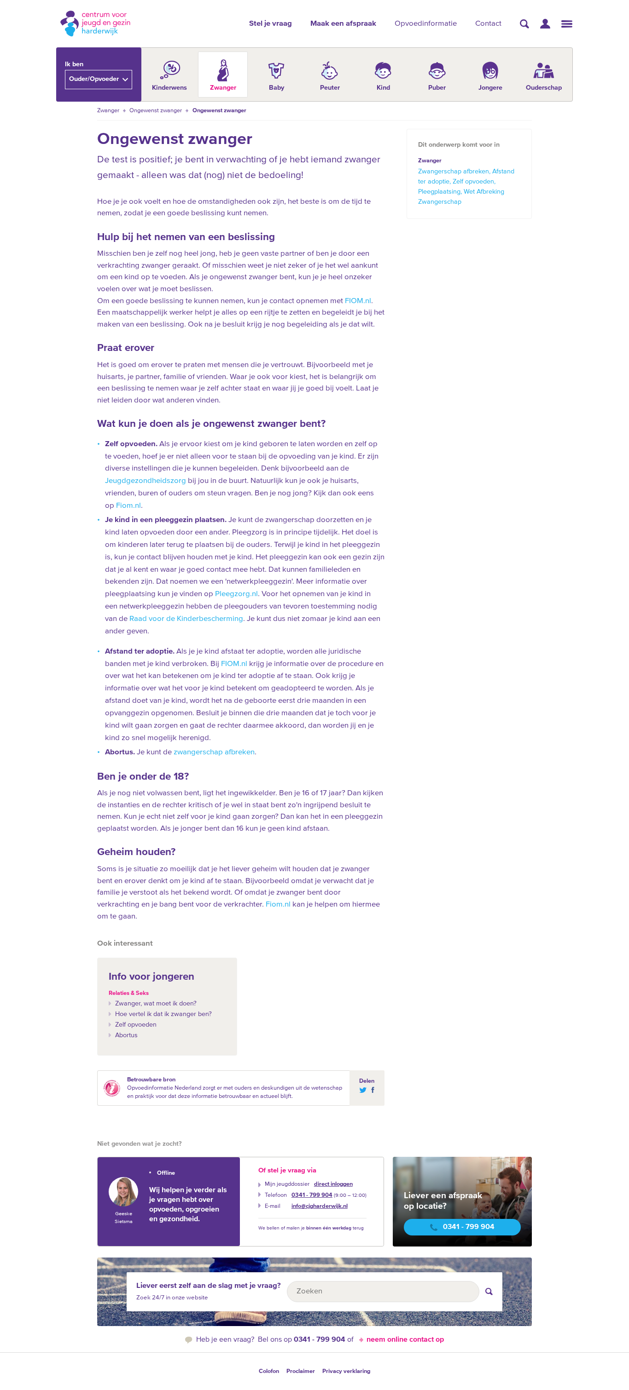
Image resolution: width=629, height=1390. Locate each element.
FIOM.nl (358, 301)
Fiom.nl (128, 506)
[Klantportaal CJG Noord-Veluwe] (545, 24)
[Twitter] (362, 1090)
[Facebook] (370, 1090)
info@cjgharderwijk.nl (319, 1206)
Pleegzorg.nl (236, 594)
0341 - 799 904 (311, 1195)
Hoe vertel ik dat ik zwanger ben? (163, 1014)
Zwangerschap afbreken (453, 171)
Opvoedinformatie (426, 24)
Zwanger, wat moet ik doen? (156, 1003)
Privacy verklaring (346, 1371)
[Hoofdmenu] (566, 24)
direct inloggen (333, 1184)
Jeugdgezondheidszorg (145, 481)
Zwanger (108, 111)
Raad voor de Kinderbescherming (186, 619)
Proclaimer (300, 1371)
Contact (488, 24)
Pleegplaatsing (439, 192)
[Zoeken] (524, 24)
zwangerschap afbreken (214, 752)
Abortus (126, 1035)
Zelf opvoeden (136, 1025)
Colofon (269, 1371)
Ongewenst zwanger (155, 111)
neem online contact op (405, 1340)
